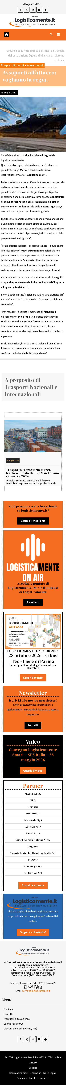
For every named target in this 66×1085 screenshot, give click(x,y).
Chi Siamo (9, 1009)
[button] (51, 35)
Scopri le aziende (33, 885)
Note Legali (49, 1073)
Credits (33, 1068)
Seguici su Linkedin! (33, 932)
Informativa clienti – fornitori (25, 1073)
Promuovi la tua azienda (17, 1019)
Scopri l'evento (33, 677)
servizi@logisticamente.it (36, 991)
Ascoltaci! (33, 602)
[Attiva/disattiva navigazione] (58, 35)
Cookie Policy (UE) (13, 1024)
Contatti (8, 1014)
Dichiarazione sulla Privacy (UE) (20, 1029)
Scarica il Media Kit (33, 521)
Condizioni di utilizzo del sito (32, 1078)
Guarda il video (33, 770)
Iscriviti (33, 725)
